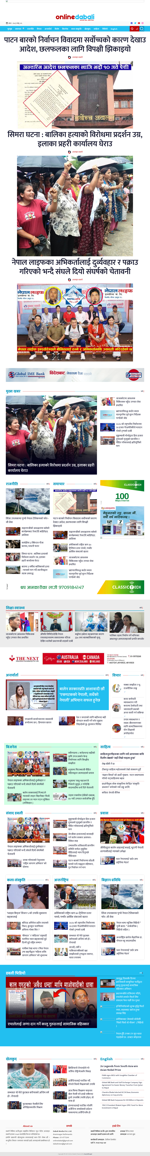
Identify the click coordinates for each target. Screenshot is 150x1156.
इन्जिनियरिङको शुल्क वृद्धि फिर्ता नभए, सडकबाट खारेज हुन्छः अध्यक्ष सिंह (130, 1009)
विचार (39, 29)
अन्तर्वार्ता (48, 29)
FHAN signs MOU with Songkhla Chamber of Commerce (119, 1077)
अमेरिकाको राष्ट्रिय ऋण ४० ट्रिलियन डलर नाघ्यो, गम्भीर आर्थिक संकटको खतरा (80, 548)
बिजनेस (65, 29)
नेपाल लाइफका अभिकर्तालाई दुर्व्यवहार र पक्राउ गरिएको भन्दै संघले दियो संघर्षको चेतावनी (75, 267)
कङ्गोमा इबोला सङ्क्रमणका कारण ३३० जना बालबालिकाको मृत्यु (89, 636)
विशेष (57, 29)
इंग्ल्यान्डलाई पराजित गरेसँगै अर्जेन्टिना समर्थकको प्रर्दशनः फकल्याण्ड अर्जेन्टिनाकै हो (80, 1109)
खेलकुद (87, 29)
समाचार (18, 29)
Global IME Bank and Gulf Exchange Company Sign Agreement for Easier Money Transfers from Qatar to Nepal (122, 1085)
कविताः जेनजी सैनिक (111, 793)
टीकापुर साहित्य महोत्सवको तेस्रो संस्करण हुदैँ (121, 770)
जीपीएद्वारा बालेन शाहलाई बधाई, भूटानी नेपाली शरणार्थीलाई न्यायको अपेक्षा (122, 849)
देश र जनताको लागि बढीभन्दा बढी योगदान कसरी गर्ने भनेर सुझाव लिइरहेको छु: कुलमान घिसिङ (91, 720)
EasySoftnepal (88, 1154)
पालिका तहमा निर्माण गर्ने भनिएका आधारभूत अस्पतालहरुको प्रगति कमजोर (127, 637)
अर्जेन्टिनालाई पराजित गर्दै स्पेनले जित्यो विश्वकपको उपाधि (81, 1082)
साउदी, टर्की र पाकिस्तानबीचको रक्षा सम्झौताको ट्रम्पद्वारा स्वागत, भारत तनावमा (81, 952)
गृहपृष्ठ (9, 29)
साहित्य (96, 29)
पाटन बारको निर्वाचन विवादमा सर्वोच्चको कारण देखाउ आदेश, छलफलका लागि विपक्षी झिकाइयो (75, 45)
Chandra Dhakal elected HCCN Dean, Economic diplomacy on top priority (120, 1094)
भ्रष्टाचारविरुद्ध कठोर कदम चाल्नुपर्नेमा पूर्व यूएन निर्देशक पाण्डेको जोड (128, 414)
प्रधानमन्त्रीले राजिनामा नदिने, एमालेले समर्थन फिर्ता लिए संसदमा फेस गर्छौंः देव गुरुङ (128, 997)
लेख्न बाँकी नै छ (108, 764)
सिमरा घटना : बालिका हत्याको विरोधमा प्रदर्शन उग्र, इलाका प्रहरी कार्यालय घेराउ (75, 139)
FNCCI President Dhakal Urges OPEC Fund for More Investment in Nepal (122, 1106)
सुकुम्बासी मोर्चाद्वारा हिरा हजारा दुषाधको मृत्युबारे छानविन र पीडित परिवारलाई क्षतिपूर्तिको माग (129, 441)
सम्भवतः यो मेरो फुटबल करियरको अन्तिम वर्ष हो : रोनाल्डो (80, 939)
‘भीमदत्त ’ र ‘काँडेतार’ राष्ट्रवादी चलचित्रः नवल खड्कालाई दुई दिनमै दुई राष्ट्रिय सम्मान (34, 939)
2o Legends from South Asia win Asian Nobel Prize (119, 1068)
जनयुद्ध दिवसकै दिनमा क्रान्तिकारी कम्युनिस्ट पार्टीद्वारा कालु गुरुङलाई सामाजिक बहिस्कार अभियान (129, 984)
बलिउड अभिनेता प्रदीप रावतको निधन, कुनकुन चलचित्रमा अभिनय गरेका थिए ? (35, 926)
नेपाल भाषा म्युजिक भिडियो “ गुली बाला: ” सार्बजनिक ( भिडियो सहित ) (128, 926)
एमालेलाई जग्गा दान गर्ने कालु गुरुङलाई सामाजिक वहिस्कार (48, 1024)
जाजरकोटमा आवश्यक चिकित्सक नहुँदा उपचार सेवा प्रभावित (128, 401)
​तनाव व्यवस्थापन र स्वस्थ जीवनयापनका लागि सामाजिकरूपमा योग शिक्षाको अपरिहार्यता (133, 726)
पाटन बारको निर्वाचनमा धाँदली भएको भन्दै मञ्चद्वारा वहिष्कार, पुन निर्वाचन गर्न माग (81, 864)
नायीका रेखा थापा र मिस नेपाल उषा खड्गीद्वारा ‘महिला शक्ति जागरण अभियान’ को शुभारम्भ (35, 951)
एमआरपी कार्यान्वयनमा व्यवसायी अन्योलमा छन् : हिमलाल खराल (39, 721)
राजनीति (30, 29)
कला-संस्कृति (76, 29)
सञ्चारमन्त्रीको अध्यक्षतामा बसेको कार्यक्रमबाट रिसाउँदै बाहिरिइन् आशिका (35, 531)
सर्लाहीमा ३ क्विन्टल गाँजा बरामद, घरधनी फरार (32, 544)
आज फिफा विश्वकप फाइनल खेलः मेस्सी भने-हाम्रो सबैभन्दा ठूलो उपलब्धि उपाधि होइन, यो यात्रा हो (81, 1096)
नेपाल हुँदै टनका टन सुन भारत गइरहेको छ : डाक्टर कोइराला (129, 1035)
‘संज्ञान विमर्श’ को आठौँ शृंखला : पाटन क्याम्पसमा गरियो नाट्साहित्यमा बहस (123, 776)
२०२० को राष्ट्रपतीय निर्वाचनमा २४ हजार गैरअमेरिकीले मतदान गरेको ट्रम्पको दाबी (129, 427)
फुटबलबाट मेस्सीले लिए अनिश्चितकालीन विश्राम (33, 1105)
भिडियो (105, 29)
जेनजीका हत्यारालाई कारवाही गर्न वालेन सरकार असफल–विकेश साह (81, 837)
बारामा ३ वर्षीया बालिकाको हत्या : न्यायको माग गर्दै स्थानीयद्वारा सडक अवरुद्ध (35, 570)
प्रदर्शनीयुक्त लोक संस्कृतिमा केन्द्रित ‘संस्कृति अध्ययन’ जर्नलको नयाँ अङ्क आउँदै (120, 785)
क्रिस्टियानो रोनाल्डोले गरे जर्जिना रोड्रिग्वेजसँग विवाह (79, 1069)
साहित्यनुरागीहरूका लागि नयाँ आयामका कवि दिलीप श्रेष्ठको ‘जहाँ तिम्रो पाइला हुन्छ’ (122, 756)
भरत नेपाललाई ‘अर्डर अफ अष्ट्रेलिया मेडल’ (127, 860)
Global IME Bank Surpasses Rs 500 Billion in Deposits (122, 1100)
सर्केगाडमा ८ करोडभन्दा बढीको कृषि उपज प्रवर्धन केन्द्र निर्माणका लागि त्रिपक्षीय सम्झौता (81, 758)
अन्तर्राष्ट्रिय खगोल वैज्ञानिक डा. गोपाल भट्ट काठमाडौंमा (129, 939)
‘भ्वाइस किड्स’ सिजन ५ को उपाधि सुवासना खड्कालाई (27, 915)
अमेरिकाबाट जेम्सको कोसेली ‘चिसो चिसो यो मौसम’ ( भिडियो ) (129, 1022)
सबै (142, 391)
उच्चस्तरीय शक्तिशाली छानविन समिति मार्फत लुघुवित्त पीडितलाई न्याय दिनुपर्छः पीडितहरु (81, 851)
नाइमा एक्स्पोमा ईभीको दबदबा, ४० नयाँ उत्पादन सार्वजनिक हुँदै (81, 797)
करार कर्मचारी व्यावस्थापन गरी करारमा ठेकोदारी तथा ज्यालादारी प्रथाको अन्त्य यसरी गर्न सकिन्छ (134, 706)
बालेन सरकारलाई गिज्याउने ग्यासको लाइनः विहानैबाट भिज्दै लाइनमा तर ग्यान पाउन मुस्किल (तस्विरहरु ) (36, 798)
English (114, 29)
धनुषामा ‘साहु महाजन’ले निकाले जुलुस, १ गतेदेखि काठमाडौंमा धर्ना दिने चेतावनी (80, 784)
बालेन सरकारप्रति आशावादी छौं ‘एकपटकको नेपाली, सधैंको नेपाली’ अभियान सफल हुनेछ (82, 695)
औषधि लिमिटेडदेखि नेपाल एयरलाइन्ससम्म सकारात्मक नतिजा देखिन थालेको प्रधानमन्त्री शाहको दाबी (56, 637)
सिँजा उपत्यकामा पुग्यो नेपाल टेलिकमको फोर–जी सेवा (27, 520)
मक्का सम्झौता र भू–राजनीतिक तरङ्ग (132, 686)
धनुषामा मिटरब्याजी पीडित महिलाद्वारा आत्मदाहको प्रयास (81, 771)
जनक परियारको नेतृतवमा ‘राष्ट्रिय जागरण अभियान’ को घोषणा (34, 863)
